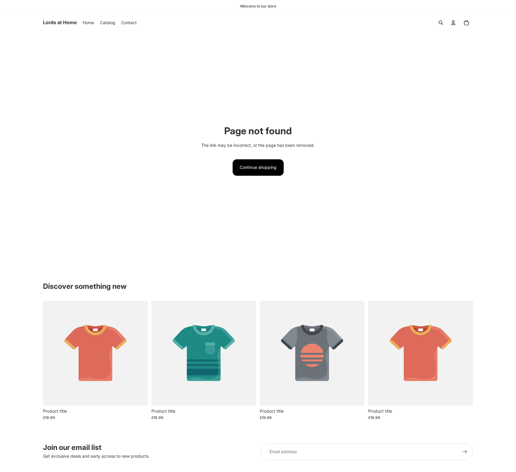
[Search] (440, 22)
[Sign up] (464, 451)
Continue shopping (258, 167)
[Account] (453, 22)
